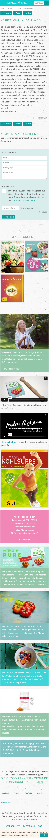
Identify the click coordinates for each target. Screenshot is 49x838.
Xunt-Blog (13, 636)
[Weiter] (27, 13)
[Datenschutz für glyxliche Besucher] (12, 826)
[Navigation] (2, 3)
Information (34, 835)
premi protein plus (26, 726)
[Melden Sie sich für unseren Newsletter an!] (5, 799)
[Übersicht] (6, 13)
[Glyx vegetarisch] (12, 257)
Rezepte (28, 626)
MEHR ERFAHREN (12, 369)
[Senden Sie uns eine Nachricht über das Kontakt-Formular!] (40, 790)
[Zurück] (17, 13)
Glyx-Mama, (39, 633)
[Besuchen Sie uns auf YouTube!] (29, 790)
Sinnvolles (12, 633)
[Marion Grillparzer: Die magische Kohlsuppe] (24, 478)
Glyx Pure (6, 405)
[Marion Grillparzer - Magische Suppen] (12, 288)
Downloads (14, 630)
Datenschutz (8, 186)
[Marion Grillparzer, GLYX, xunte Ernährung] (29, 826)
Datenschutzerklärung (24, 200)
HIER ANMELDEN (25, 539)
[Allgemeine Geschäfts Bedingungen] (40, 826)
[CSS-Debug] (48, 837)
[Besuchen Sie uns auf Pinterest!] (17, 790)
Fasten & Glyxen (9, 442)
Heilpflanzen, (26, 633)
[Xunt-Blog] (10, 8)
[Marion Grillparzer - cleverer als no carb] (36, 256)
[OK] (44, 835)
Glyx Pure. (41, 584)
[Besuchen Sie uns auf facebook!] (5, 790)
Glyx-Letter (21, 682)
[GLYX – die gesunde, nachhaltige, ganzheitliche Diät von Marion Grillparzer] (24, 748)
